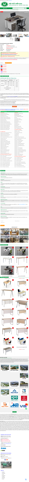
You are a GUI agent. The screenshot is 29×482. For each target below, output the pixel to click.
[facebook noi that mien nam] (5, 460)
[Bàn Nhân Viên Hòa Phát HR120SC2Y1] (7, 326)
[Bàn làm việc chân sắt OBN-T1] (21, 297)
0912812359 (10, 0)
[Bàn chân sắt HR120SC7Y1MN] (7, 307)
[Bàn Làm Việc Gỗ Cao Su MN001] (7, 288)
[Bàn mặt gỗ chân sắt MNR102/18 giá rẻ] (7, 274)
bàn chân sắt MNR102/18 (22, 204)
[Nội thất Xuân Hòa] (24, 400)
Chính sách (3, 477)
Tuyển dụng (3, 473)
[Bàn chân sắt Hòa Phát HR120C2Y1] (21, 336)
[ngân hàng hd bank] (24, 408)
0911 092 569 (4, 66)
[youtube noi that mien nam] (7, 460)
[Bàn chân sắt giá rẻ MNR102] (21, 255)
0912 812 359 (4, 69)
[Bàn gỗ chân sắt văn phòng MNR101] (7, 255)
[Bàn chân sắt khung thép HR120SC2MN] (21, 288)
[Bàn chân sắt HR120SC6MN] (7, 336)
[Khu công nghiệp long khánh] (14, 371)
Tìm (25, 8)
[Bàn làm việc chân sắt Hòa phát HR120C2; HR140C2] (21, 326)
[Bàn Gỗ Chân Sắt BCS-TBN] (7, 345)
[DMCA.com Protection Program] (3, 450)
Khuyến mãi (3, 475)
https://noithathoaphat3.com (7, 443)
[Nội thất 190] (14, 400)
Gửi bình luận (2, 225)
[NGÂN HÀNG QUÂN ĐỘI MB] (14, 407)
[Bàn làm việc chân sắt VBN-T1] (7, 355)
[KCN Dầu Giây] (5, 395)
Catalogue (3, 476)
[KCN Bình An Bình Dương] (5, 370)
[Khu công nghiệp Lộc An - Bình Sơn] (24, 387)
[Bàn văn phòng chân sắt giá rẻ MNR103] (14, 31)
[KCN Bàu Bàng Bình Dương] (14, 386)
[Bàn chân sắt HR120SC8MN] (21, 274)
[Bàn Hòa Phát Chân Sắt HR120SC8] (7, 297)
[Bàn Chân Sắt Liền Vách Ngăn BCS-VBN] (21, 345)
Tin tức (3, 474)
